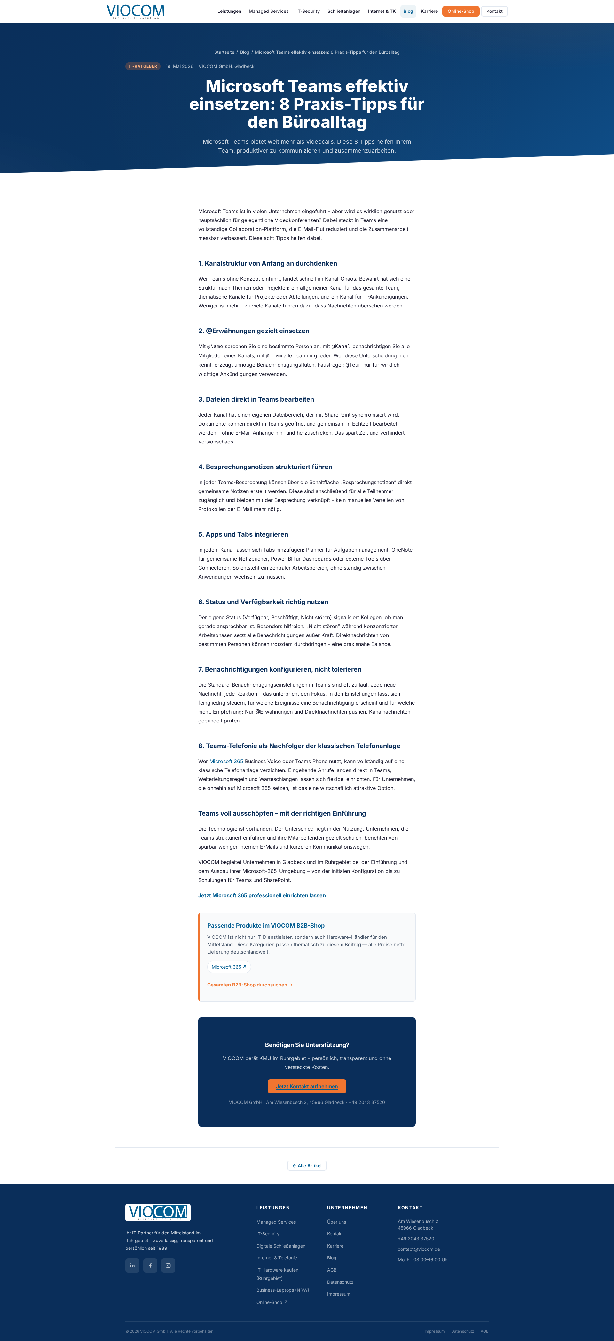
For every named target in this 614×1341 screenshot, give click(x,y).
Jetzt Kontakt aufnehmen (307, 1086)
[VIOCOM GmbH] (185, 1215)
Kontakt (494, 11)
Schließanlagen (343, 11)
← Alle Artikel (307, 1165)
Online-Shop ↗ (272, 1302)
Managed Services (269, 11)
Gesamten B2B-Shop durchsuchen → (250, 985)
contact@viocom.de (419, 1249)
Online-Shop (461, 11)
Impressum (338, 1294)
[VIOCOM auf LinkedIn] (132, 1265)
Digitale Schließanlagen (280, 1246)
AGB (331, 1270)
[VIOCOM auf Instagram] (168, 1265)
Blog (408, 11)
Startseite (224, 52)
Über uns (336, 1222)
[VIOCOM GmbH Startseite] (135, 11)
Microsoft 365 (226, 761)
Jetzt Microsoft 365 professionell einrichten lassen (262, 895)
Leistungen (229, 11)
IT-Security (308, 11)
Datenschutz (340, 1282)
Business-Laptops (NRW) (282, 1290)
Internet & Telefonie (276, 1257)
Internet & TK (382, 11)
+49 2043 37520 (367, 1102)
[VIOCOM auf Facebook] (150, 1265)
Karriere (429, 11)
